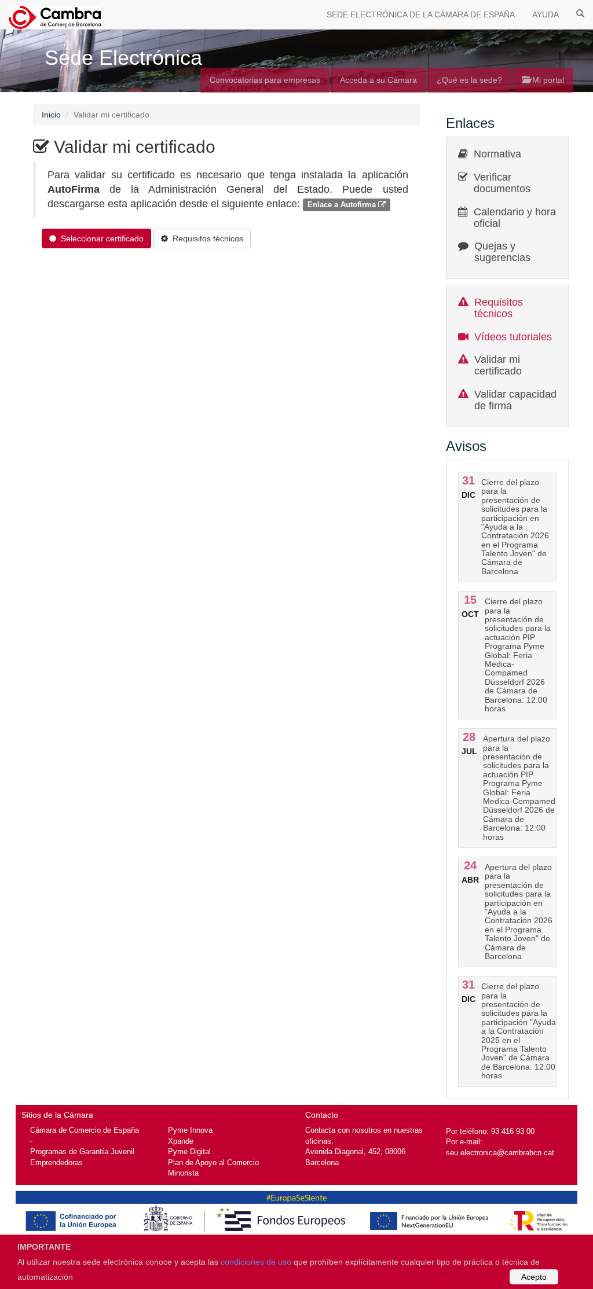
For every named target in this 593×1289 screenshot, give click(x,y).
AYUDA (545, 14)
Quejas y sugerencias (502, 251)
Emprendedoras (56, 1162)
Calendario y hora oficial (515, 217)
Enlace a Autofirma (343, 204)
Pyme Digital (189, 1151)
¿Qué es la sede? (469, 80)
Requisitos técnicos (498, 308)
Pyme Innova (190, 1130)
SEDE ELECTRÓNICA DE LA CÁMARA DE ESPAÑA (421, 14)
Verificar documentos (502, 182)
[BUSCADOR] (580, 12)
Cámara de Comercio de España (84, 1130)
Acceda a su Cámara (378, 80)
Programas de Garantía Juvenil (82, 1151)
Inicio (51, 114)
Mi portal (547, 80)
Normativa (497, 154)
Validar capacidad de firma (515, 400)
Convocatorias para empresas (265, 80)
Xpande (180, 1141)
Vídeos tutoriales (513, 337)
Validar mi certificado (498, 365)
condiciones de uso (256, 1261)
